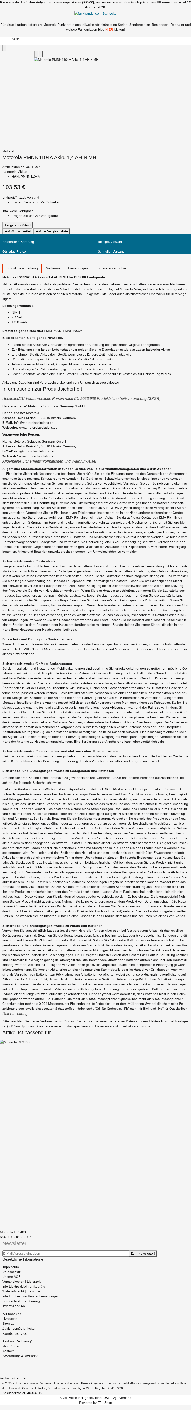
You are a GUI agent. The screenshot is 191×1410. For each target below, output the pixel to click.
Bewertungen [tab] (78, 268)
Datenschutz (11, 1272)
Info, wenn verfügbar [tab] (111, 268)
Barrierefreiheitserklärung (21, 1301)
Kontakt (8, 1351)
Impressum (10, 1267)
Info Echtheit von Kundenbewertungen (30, 1296)
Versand (33, 197)
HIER (109, 29)
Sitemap (8, 1323)
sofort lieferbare (29, 24)
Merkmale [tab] (53, 268)
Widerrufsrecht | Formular (21, 1291)
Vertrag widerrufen (13, 1378)
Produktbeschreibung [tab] (22, 268)
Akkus (22, 171)
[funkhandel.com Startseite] (95, 13)
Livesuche (9, 1318)
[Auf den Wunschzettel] (41, 54)
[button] (95, 398)
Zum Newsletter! (143, 1253)
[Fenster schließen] (4, 48)
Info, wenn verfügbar (17, 211)
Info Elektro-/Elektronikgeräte (23, 1286)
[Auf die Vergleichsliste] (36, 54)
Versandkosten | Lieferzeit (21, 1281)
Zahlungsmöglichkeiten (19, 1328)
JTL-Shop (105, 1402)
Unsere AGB (11, 1276)
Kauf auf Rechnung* (17, 1341)
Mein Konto (10, 1346)
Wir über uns (11, 1314)
